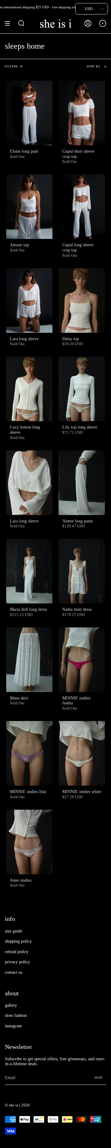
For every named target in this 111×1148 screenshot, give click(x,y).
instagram (13, 1026)
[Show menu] (9, 23)
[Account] (88, 23)
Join (98, 1077)
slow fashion (16, 1015)
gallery (11, 1005)
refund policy (16, 951)
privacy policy (17, 962)
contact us (13, 972)
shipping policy (18, 941)
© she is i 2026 (17, 1105)
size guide (13, 931)
